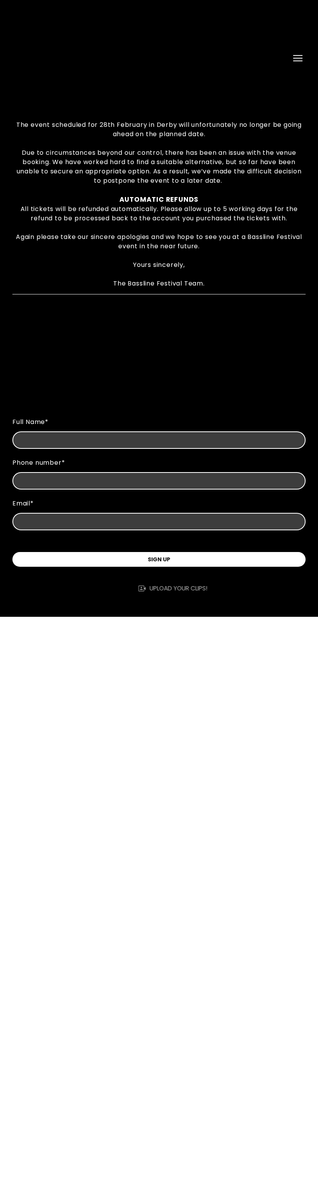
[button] (159, 588)
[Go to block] (96, 58)
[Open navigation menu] (298, 58)
